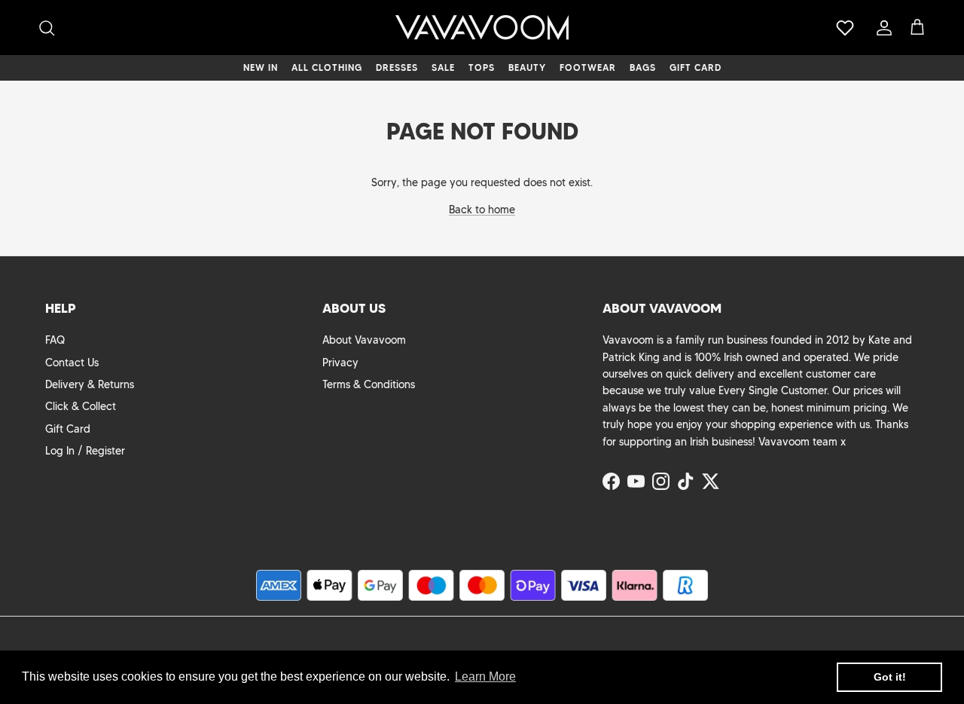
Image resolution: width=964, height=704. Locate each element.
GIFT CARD (695, 67)
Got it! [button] (890, 677)
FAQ (55, 340)
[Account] (881, 28)
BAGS (643, 67)
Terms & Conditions (368, 384)
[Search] (47, 28)
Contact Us (72, 362)
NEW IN (260, 67)
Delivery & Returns (89, 384)
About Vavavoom (364, 340)
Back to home (482, 209)
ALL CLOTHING (326, 67)
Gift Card (67, 429)
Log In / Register (85, 451)
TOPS (481, 67)
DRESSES (397, 67)
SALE (443, 67)
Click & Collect (80, 406)
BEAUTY (527, 67)
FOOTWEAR (588, 67)
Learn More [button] (485, 676)
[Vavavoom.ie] (482, 27)
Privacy (340, 362)
